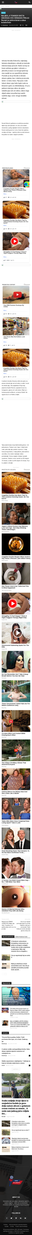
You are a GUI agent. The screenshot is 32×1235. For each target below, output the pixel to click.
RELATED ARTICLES (8, 936)
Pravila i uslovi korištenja (21, 1226)
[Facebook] (7, 1218)
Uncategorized (6, 1096)
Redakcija (5, 25)
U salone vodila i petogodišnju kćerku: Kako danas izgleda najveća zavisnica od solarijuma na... (16, 1051)
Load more (15, 1069)
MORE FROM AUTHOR (21, 936)
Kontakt (6, 1226)
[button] (29, 2)
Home (2, 6)
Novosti (7, 6)
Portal (3, 1065)
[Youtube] (25, 1218)
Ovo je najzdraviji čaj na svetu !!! (20, 1130)
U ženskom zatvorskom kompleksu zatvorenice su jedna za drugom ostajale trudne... (21, 1123)
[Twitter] (11, 1218)
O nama (12, 1226)
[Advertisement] (16, 43)
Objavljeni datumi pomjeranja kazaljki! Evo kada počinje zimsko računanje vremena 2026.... (21, 1140)
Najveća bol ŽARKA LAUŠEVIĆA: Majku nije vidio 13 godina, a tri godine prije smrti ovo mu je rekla (9, 925)
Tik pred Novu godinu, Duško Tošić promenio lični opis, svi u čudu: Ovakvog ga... (14, 1039)
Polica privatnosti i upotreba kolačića (18, 1224)
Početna (6, 1224)
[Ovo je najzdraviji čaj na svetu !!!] (6, 957)
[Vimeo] (16, 1218)
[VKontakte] (20, 1218)
